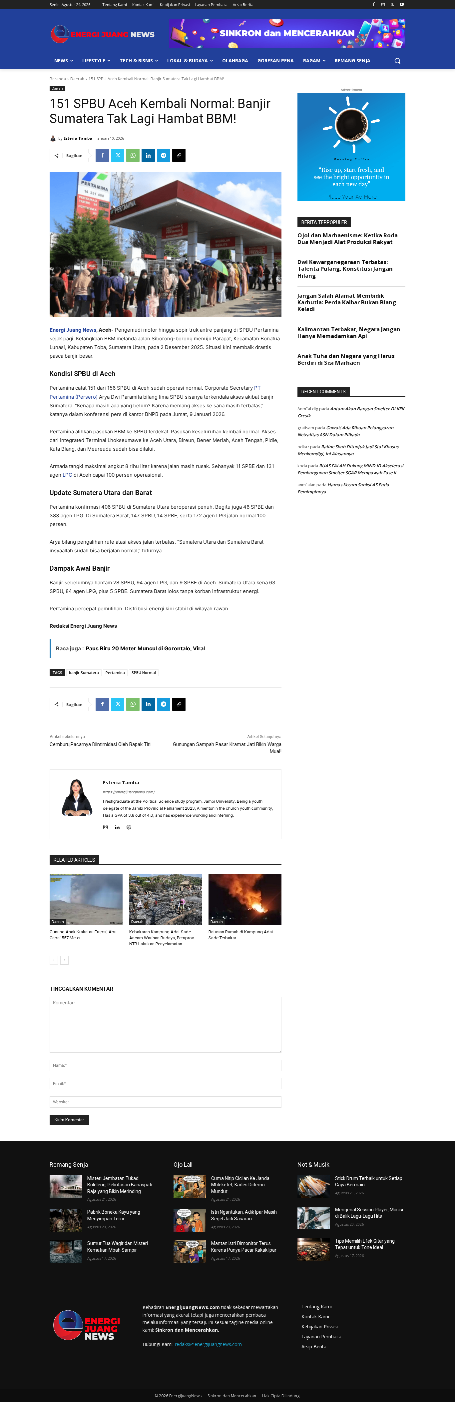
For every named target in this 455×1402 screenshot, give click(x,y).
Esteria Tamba (78, 138)
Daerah (77, 79)
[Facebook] (374, 5)
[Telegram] (163, 155)
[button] (397, 61)
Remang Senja (69, 1164)
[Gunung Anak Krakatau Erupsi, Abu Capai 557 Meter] (86, 899)
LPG (67, 475)
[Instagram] (383, 5)
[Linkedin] (148, 155)
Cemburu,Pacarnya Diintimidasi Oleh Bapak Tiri (100, 744)
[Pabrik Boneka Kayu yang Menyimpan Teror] (66, 1220)
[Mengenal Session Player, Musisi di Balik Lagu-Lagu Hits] (313, 1218)
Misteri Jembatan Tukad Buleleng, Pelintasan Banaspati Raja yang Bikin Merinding (119, 1185)
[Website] (128, 825)
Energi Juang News (73, 330)
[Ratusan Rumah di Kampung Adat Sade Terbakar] (245, 899)
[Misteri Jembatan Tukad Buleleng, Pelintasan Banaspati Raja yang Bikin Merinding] (66, 1186)
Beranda (58, 79)
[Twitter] (392, 5)
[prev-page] (54, 960)
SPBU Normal (144, 672)
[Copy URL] (179, 155)
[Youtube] (401, 5)
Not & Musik (313, 1164)
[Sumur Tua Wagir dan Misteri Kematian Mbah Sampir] (66, 1251)
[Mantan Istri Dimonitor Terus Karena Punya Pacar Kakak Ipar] (190, 1251)
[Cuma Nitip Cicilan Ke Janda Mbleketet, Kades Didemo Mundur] (190, 1186)
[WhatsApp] (133, 155)
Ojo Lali (183, 1164)
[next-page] (64, 960)
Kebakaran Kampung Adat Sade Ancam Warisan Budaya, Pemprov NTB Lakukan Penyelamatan (161, 937)
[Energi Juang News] (103, 34)
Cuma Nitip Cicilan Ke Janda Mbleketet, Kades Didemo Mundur (240, 1185)
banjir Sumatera (84, 672)
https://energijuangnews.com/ (129, 792)
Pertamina (115, 672)
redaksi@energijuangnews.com (208, 1344)
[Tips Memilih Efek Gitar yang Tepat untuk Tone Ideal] (313, 1249)
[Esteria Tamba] (54, 138)
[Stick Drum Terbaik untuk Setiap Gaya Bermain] (313, 1186)
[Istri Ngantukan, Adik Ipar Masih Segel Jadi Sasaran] (190, 1220)
